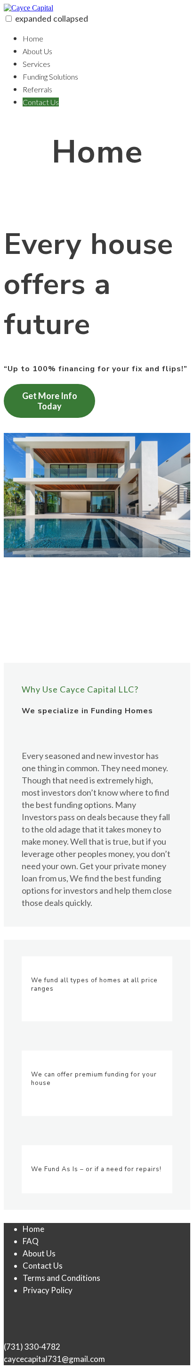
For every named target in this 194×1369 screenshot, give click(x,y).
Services (36, 63)
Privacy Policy (48, 1290)
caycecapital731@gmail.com (54, 1359)
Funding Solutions (50, 76)
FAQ (31, 1241)
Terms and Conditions (61, 1278)
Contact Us (41, 102)
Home (33, 38)
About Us (37, 51)
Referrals (37, 89)
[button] (9, 19)
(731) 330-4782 (32, 1347)
